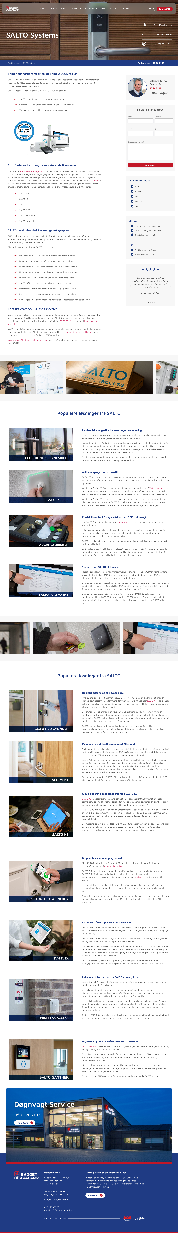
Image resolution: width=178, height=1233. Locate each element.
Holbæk (89, 332)
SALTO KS (86, 799)
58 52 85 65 (59, 1191)
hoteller (137, 877)
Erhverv (53, 9)
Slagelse (67, 332)
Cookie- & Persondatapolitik (58, 1210)
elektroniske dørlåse (113, 866)
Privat (64, 9)
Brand (74, 9)
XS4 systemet (155, 488)
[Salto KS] (41, 836)
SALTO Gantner (89, 1046)
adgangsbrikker (124, 522)
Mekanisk (89, 9)
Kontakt (124, 9)
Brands (18, 63)
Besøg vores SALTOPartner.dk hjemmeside (27, 340)
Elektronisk (107, 9)
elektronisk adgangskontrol (32, 171)
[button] (130, 286)
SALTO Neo (152, 701)
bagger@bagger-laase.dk (56, 1199)
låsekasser (93, 180)
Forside (11, 63)
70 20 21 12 (158, 63)
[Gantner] (41, 1079)
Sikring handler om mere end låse (106, 1172)
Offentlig (40, 9)
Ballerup (76, 332)
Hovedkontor (52, 1172)
